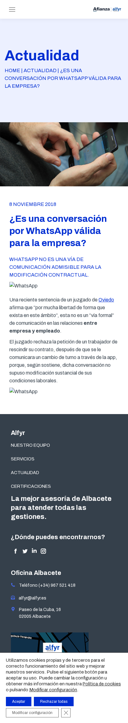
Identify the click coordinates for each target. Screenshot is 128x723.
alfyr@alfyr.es (31, 598)
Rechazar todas (53, 701)
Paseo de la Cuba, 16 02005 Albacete (38, 613)
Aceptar (18, 701)
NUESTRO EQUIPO (30, 445)
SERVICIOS (22, 459)
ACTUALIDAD (25, 472)
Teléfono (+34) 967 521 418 (45, 585)
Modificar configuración (53, 689)
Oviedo (106, 299)
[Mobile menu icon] (12, 9)
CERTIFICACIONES (31, 486)
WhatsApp (23, 259)
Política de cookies (102, 684)
